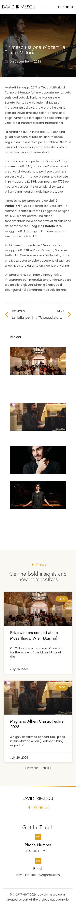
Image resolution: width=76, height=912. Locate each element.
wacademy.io (60, 900)
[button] (47, 7)
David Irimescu (18, 6)
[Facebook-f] (59, 7)
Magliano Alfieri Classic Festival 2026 (37, 724)
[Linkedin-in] (72, 7)
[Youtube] (67, 7)
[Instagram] (63, 7)
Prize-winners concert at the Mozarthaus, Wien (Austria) (34, 635)
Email (38, 869)
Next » (47, 768)
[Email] (38, 861)
